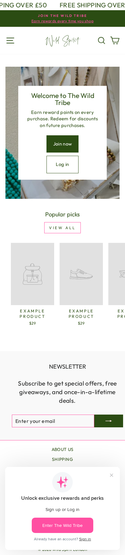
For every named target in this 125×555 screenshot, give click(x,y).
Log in (62, 164)
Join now (62, 144)
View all (62, 227)
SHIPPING (62, 459)
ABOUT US (63, 449)
